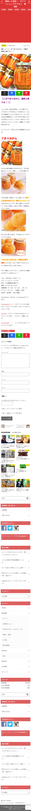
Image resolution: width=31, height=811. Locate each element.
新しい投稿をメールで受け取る (12, 413)
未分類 (4, 607)
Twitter (4, 313)
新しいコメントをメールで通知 (12, 408)
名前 (2, 371)
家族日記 (23, 9)
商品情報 (10, 9)
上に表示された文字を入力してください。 (14, 400)
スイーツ (12, 330)
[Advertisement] (15, 27)
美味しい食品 (7, 634)
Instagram (5, 323)
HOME (3, 800)
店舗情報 (4, 510)
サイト (3, 387)
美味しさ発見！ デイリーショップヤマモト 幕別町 (15, 4)
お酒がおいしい (7, 624)
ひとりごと (5, 671)
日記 (4, 656)
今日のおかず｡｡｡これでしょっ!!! (12, 629)
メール (3, 379)
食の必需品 (6, 645)
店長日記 (17, 9)
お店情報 (4, 9)
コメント (4, 352)
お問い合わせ (6, 515)
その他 (5, 640)
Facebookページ (7, 304)
